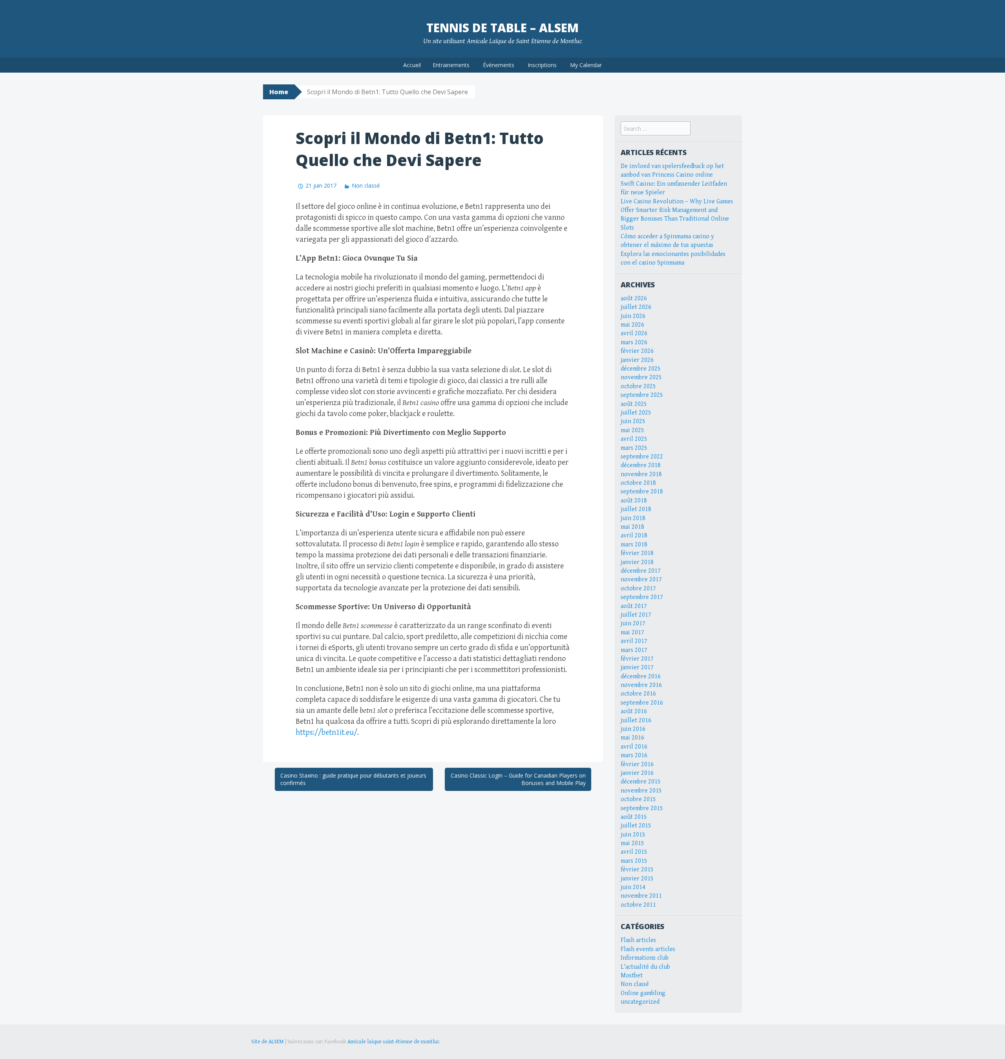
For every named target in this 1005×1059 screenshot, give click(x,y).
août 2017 (634, 606)
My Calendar (586, 65)
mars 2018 (634, 544)
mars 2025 (634, 448)
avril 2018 (634, 535)
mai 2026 (632, 325)
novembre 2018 (641, 474)
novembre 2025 (641, 377)
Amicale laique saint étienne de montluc (393, 1042)
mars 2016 (634, 755)
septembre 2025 (642, 395)
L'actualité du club (645, 967)
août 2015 (634, 817)
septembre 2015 (642, 808)
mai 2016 (632, 737)
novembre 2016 (641, 685)
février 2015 (637, 869)
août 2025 (634, 404)
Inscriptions (542, 65)
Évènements (498, 65)
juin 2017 (633, 623)
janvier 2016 (637, 773)
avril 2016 (634, 746)
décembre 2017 (641, 571)
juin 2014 (633, 887)
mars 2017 (634, 650)
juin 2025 (633, 421)
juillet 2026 (636, 307)
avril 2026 (634, 333)
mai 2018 (632, 527)
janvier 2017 (637, 667)
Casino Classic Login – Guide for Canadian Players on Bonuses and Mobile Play (518, 779)
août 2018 (634, 500)
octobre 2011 (638, 905)
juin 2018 (633, 518)
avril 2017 (634, 641)
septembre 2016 (642, 703)
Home (278, 92)
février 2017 (637, 659)
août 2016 (634, 711)
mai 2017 (632, 632)
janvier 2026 (637, 360)
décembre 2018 (641, 465)
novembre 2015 (641, 790)
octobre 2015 (638, 799)
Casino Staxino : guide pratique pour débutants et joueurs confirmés (353, 779)
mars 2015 (634, 861)
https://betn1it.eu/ (326, 732)
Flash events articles (648, 949)
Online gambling (643, 993)
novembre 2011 (641, 896)
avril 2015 (634, 852)
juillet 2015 (636, 825)
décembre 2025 (641, 368)
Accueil (412, 65)
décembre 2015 (641, 781)
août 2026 (634, 298)
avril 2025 (634, 439)
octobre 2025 (638, 386)
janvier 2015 (637, 878)
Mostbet (632, 975)
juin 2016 (633, 729)
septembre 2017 (642, 597)
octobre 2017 (638, 588)
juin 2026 (633, 316)
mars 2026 (634, 342)
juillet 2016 (636, 720)
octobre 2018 (638, 483)
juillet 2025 (636, 412)
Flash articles (638, 940)
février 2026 (637, 351)
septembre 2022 (642, 456)
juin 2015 (633, 834)
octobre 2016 (638, 693)
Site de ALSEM (267, 1042)
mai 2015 (632, 843)
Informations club (645, 958)
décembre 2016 (641, 676)
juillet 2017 (636, 615)
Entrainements (451, 65)
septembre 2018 (642, 491)
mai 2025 (632, 430)
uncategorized (640, 1002)
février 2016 (637, 764)
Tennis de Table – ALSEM (502, 28)
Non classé (366, 185)
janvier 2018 (637, 562)
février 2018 (637, 553)
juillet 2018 (636, 509)
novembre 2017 (641, 579)
